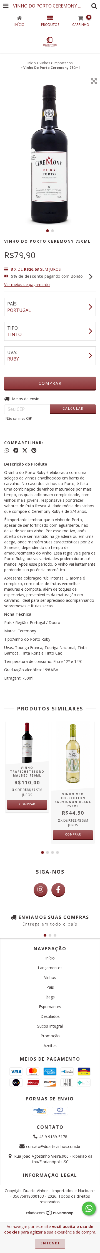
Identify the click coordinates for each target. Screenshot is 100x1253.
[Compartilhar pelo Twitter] (25, 450)
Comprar (27, 804)
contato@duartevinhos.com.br (53, 1146)
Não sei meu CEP (19, 418)
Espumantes (50, 1006)
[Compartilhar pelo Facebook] (16, 450)
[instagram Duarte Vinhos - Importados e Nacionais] (41, 890)
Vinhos (44, 63)
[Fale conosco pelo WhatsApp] (89, 1208)
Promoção (50, 1035)
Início (32, 63)
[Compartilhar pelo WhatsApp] (6, 450)
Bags (50, 997)
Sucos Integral (50, 1026)
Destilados (50, 1016)
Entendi (50, 1243)
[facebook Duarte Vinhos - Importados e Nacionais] (58, 890)
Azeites (50, 1045)
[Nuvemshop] (50, 1214)
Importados (63, 63)
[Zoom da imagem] (94, 81)
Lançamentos (50, 967)
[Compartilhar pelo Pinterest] (33, 450)
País (50, 987)
